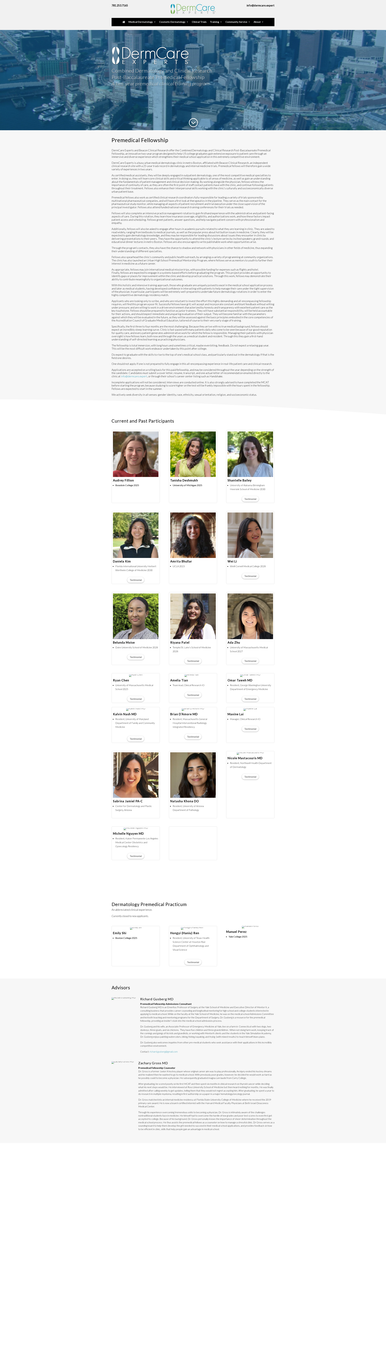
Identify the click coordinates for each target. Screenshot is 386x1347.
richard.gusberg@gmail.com (164, 1051)
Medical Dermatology (140, 22)
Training (214, 22)
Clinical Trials (199, 22)
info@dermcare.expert (134, 376)
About (257, 22)
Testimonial (250, 498)
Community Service (236, 22)
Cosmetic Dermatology (172, 22)
